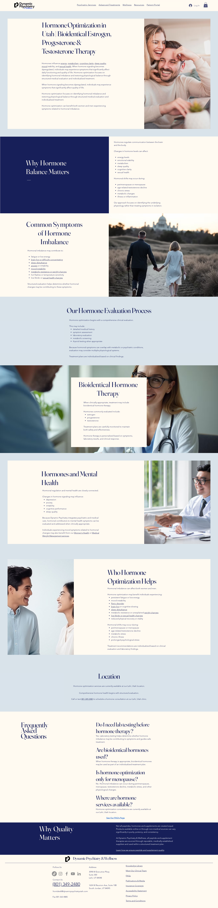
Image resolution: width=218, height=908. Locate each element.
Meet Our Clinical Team (136, 871)
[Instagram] (60, 873)
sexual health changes (53, 278)
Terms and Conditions (135, 901)
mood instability (38, 269)
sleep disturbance (39, 263)
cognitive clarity (87, 63)
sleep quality (100, 63)
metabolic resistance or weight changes (49, 272)
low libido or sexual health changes (127, 615)
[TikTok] (54, 873)
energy (64, 63)
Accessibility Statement (136, 891)
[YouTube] (72, 873)
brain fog (115, 606)
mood (44, 66)
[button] (139, 4)
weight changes (151, 612)
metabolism (73, 63)
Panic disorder (117, 603)
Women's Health (81, 533)
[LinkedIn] (79, 873)
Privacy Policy (132, 896)
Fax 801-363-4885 (60, 897)
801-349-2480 (87, 699)
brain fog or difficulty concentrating (47, 259)
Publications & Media (135, 881)
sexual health (65, 66)
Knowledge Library (134, 866)
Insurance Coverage (135, 886)
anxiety (34, 266)
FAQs (128, 876)
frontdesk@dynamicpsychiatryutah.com (70, 891)
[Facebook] (66, 873)
